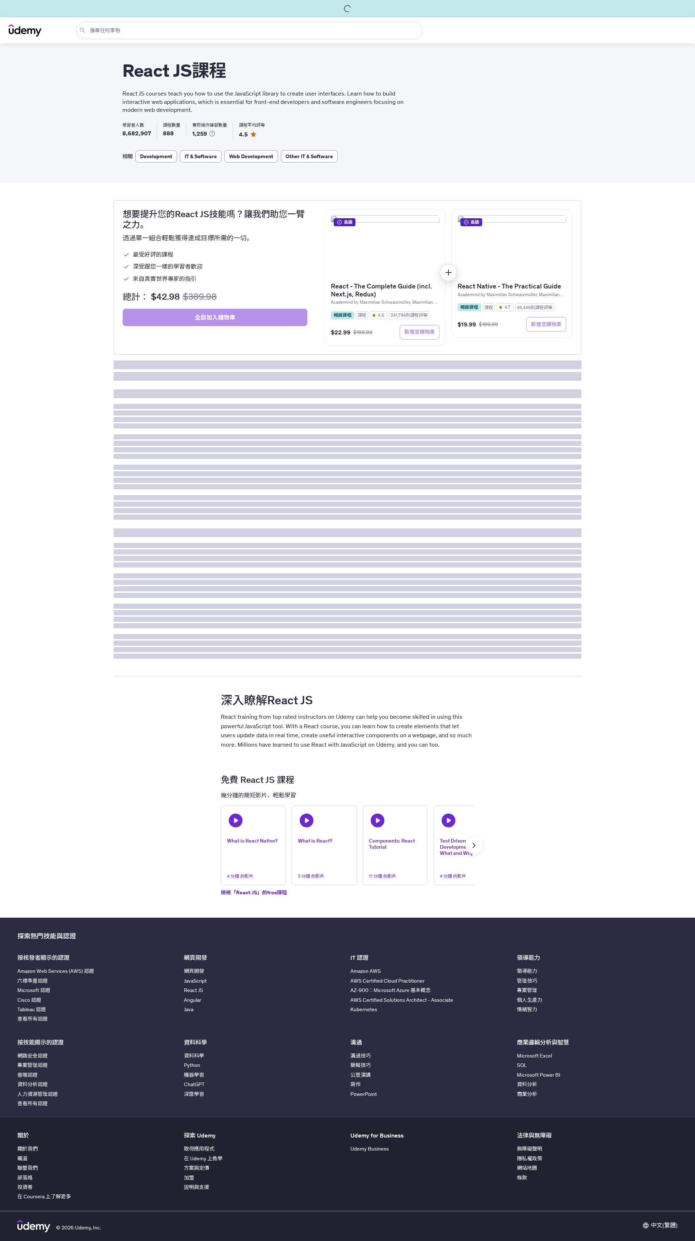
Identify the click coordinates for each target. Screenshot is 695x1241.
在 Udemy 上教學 (203, 1158)
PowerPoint (363, 1094)
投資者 (25, 1187)
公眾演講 (360, 1075)
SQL (522, 1065)
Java (188, 1009)
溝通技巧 (360, 1055)
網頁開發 (194, 971)
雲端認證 (27, 1075)
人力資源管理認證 (37, 1094)
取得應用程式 (199, 1148)
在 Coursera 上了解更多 (44, 1196)
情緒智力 (527, 1009)
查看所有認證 (32, 1019)
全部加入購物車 (215, 317)
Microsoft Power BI (538, 1075)
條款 (522, 1177)
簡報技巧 (360, 1065)
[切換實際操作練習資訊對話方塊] (212, 133)
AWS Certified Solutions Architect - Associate (401, 1000)
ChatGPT (194, 1084)
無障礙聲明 (529, 1148)
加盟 (189, 1177)
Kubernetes (363, 1009)
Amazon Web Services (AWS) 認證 (55, 971)
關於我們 (27, 1148)
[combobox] (251, 30)
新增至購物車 (419, 332)
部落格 (25, 1177)
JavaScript (195, 981)
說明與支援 (196, 1187)
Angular (192, 1000)
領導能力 (527, 971)
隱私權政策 (529, 1158)
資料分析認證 (32, 1084)
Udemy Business (369, 1148)
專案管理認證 (32, 1065)
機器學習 (194, 1075)
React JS (193, 990)
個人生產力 (529, 1000)
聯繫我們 (27, 1168)
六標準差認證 (32, 981)
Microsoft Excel (534, 1055)
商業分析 (527, 1094)
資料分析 (527, 1084)
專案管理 (527, 990)
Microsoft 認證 (33, 990)
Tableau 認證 (31, 1009)
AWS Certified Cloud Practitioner (387, 981)
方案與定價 (196, 1168)
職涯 (22, 1158)
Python (192, 1065)
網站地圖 (527, 1168)
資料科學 (194, 1055)
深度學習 (194, 1094)
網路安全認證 (32, 1055)
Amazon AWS (365, 971)
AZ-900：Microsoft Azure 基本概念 (390, 990)
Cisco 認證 (29, 1000)
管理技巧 (527, 981)
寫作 (355, 1084)
